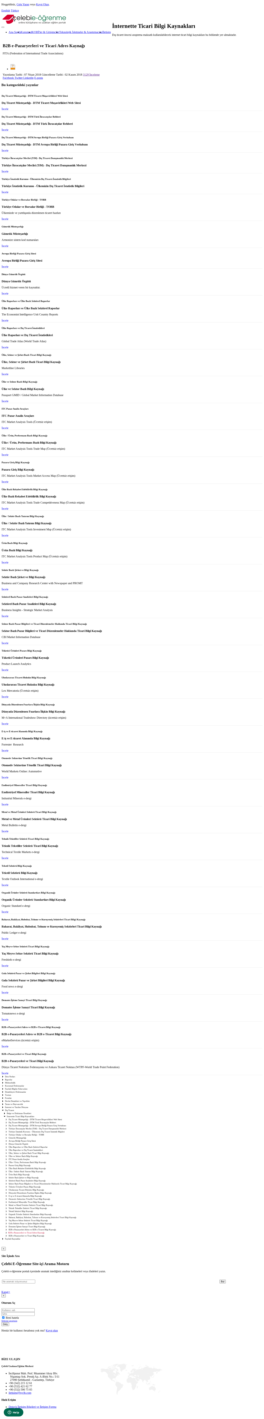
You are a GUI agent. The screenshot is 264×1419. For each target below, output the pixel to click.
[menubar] (56, 32)
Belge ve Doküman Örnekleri (19, 1113)
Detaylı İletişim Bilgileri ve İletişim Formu (32, 1406)
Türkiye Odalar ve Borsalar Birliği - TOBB (26, 1135)
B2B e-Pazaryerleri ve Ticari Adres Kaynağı (26, 1233)
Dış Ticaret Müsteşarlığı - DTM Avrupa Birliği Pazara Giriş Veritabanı (37, 1126)
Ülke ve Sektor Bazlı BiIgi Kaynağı (23, 1156)
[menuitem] (15, 32)
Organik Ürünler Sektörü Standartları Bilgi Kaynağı (30, 1214)
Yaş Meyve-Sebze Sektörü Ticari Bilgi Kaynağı (28, 1221)
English (5, 10)
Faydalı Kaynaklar (12, 1239)
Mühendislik (10, 1083)
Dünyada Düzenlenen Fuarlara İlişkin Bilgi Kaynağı (30, 1193)
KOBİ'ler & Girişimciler (45, 32)
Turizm (8, 1095)
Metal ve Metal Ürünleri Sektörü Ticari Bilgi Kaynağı (31, 1205)
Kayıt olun (52, 1330)
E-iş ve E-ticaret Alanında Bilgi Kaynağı (25, 1196)
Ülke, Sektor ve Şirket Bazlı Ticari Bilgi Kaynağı (29, 1153)
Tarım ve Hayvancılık (14, 1104)
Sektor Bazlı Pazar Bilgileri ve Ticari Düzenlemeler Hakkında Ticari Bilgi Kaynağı (43, 1184)
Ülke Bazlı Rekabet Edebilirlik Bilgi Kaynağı (27, 1168)
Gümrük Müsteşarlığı (17, 1138)
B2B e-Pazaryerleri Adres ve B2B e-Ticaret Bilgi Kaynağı (32, 1230)
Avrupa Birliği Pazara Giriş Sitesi (22, 1141)
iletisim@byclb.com (20, 1392)
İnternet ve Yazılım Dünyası (16, 1107)
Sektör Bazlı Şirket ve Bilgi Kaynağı (24, 1178)
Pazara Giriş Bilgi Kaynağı (20, 1165)
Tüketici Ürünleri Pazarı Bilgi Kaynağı (25, 1187)
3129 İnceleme (91, 74)
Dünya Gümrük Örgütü (18, 1144)
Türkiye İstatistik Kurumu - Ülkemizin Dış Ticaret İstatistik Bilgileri (37, 1132)
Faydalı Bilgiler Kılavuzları (16, 1089)
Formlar (8, 1098)
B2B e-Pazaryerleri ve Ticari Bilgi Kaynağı (26, 1236)
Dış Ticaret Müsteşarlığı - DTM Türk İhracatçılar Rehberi (32, 1123)
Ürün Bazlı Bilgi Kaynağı (19, 1175)
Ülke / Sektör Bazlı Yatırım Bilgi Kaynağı (26, 1172)
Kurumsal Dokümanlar (14, 1086)
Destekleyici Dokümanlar (15, 1092)
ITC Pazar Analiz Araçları (19, 1159)
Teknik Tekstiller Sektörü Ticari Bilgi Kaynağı (28, 1208)
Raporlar (8, 1080)
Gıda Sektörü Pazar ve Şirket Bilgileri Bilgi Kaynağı (30, 1224)
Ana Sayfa (15, 32)
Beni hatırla (12, 1317)
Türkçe (15, 10)
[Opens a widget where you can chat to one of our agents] (13, 1412)
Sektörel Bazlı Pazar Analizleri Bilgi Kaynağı (27, 1181)
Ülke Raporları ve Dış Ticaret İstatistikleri (26, 1150)
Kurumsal (26, 32)
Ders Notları (10, 1077)
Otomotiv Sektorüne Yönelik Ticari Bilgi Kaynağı (29, 1199)
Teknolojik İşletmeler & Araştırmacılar (81, 32)
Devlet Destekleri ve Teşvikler (17, 1101)
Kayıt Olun (42, 4)
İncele (5, 109)
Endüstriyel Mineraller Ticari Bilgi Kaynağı (27, 1202)
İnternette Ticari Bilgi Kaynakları (20, 1116)
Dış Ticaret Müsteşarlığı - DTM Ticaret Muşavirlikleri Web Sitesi (35, 1120)
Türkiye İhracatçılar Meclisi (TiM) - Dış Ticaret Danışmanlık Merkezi (37, 1129)
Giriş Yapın (23, 4)
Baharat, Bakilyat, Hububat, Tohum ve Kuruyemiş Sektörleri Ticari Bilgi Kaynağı (42, 1217)
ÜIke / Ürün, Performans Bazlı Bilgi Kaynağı (27, 1162)
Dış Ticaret (9, 1110)
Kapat (5, 1292)
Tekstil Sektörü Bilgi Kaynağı (21, 1211)
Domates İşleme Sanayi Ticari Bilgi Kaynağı (27, 1227)
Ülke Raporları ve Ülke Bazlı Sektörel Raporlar (28, 1147)
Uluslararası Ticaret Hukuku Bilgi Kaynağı (26, 1190)
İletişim (107, 32)
